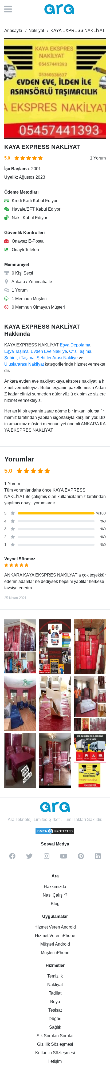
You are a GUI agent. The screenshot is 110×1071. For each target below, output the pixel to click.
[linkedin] (97, 858)
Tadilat (55, 993)
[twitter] (29, 858)
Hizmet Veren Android (55, 927)
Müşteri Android (55, 944)
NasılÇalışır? (55, 895)
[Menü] (10, 9)
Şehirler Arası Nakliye (57, 357)
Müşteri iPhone (55, 952)
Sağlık (55, 1027)
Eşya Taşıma (16, 351)
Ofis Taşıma (80, 351)
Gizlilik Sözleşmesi (55, 1044)
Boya (55, 1001)
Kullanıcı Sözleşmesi (55, 1052)
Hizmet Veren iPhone (55, 935)
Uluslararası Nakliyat (24, 364)
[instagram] (46, 858)
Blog (55, 903)
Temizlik (55, 976)
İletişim (55, 1061)
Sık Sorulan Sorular (55, 1035)
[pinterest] (80, 858)
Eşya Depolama (75, 345)
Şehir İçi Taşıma (19, 357)
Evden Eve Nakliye (49, 351)
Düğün (55, 1018)
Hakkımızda (55, 886)
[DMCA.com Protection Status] (55, 833)
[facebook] (12, 858)
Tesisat (55, 1010)
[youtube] (63, 858)
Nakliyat (55, 984)
